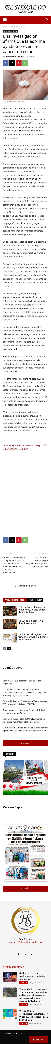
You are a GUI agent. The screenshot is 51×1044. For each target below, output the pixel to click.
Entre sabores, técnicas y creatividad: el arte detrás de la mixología (32, 610)
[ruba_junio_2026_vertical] (25, 794)
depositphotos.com (16, 102)
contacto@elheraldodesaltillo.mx (25, 942)
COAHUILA (23, 983)
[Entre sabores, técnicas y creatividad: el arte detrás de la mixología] (10, 611)
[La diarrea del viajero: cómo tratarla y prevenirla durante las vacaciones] (10, 638)
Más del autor (35, 600)
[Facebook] (5, 63)
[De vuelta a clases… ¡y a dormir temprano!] (10, 624)
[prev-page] (4, 648)
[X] (12, 63)
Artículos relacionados (15, 600)
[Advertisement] (25, 502)
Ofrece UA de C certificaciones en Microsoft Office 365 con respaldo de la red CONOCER (25, 702)
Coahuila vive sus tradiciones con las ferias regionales (22, 682)
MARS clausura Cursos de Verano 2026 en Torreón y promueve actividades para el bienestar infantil (25, 729)
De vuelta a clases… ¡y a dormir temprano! (30, 622)
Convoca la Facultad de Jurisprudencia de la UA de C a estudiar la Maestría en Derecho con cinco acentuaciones (14, 565)
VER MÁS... (25, 743)
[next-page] (9, 648)
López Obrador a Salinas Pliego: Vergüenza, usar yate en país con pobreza (37, 562)
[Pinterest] (19, 63)
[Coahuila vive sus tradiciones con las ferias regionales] (10, 977)
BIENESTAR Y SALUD (18, 27)
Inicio (5, 27)
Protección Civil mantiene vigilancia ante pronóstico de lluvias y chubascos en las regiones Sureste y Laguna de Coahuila (24, 692)
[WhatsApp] (25, 63)
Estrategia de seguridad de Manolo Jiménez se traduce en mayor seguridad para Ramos (24, 720)
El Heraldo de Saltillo (15, 56)
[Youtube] (32, 954)
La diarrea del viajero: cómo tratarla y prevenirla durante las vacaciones (33, 637)
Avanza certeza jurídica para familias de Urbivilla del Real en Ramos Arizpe (24, 711)
